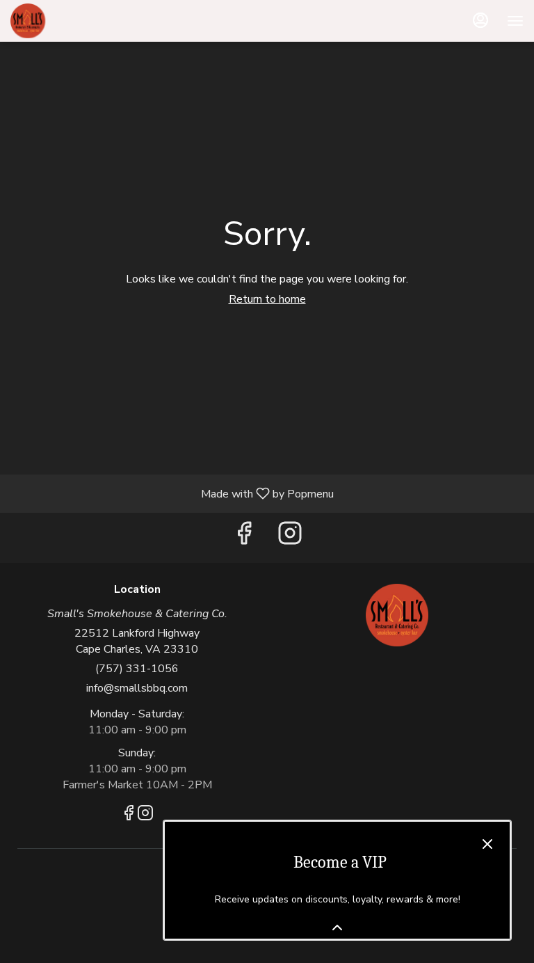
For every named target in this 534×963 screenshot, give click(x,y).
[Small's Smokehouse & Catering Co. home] (73, 20)
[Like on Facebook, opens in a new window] (244, 537)
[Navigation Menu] (515, 21)
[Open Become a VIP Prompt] (337, 927)
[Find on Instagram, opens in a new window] (289, 537)
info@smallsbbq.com (137, 688)
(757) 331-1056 (137, 668)
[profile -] (480, 20)
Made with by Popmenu (172, 493)
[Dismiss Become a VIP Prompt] (487, 844)
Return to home (267, 299)
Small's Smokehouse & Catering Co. (397, 615)
